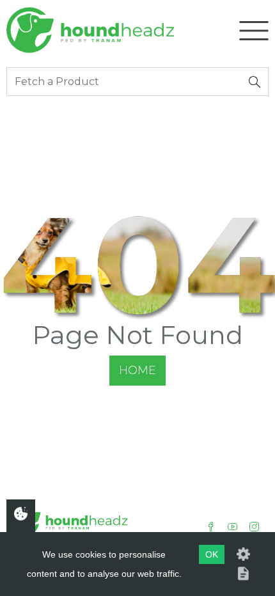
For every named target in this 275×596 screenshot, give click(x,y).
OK (211, 554)
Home (137, 370)
